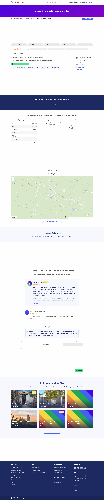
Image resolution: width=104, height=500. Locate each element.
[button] (52, 196)
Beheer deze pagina (87, 18)
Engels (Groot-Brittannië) (80, 478)
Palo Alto (84, 61)
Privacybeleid (14, 475)
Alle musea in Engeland (59, 477)
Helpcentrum (35, 468)
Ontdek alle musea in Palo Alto (52, 221)
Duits (75, 483)
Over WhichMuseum (16, 468)
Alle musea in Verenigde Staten (61, 472)
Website (80, 70)
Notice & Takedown (16, 477)
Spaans (76, 485)
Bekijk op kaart (82, 67)
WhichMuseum (18, 2)
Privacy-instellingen (16, 480)
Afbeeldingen (35, 44)
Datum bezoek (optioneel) (70, 342)
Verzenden (79, 370)
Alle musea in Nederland (59, 480)
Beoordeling (24, 342)
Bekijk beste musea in (38, 49)
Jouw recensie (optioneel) (28, 348)
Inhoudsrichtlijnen (37, 470)
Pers (12, 482)
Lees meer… (36, 303)
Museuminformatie (19, 44)
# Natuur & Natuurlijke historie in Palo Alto (23, 67)
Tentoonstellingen (68, 44)
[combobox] (52, 2)
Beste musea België (58, 470)
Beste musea (73, 2)
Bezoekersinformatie (52, 44)
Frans (75, 490)
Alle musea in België (58, 482)
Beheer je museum (16, 470)
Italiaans (76, 488)
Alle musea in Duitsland (59, 475)
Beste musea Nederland (59, 468)
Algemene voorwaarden (17, 472)
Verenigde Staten (80, 64)
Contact (13, 485)
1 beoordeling (25, 49)
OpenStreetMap (84, 218)
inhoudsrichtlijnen (45, 335)
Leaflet (70, 218)
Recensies (85, 44)
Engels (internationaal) (80, 476)
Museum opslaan (18, 53)
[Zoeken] (44, 2)
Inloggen (82, 2)
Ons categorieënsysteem (38, 472)
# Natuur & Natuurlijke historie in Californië (47, 67)
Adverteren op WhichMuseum (19, 487)
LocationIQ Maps (77, 218)
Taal (43, 342)
